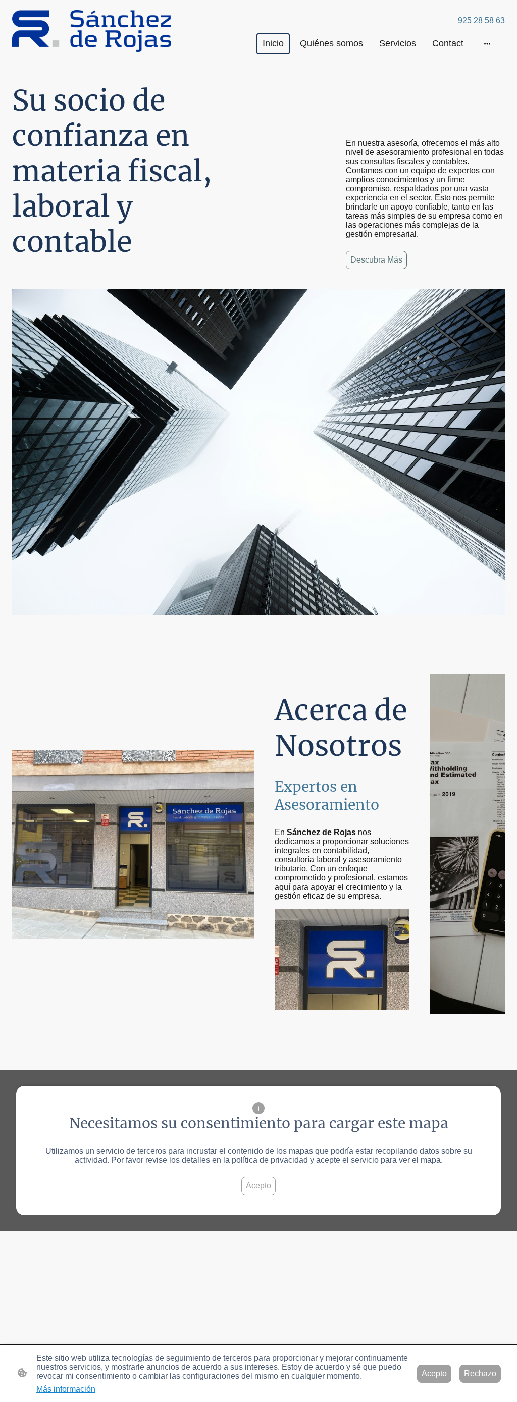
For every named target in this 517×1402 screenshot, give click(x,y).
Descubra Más (376, 259)
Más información (65, 1389)
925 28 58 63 (481, 20)
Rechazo (480, 1373)
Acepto (258, 1185)
